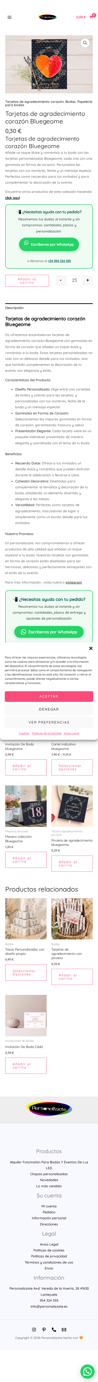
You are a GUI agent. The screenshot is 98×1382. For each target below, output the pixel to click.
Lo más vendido (49, 1186)
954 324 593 (49, 1300)
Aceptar (49, 696)
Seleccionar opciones (70, 767)
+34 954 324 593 (59, 261)
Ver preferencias (49, 722)
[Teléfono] (54, 1330)
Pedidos (49, 1212)
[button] (90, 648)
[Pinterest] (44, 1330)
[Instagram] (34, 1330)
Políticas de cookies (49, 1250)
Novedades (49, 1180)
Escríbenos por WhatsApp (52, 244)
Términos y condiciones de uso (49, 1262)
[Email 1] (64, 1330)
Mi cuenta (49, 1206)
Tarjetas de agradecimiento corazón (34, 102)
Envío (49, 1268)
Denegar (49, 709)
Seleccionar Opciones (24, 972)
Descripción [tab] (14, 308)
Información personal (49, 1218)
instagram (74, 582)
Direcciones (49, 1224)
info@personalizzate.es (49, 1306)
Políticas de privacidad (46, 733)
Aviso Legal (71, 733)
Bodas (70, 102)
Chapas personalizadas (49, 1174)
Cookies (24, 733)
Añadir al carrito (27, 281)
